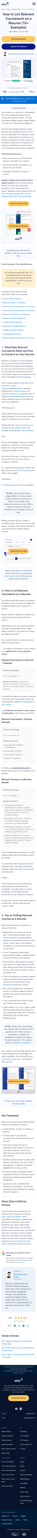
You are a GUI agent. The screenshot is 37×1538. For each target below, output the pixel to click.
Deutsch (14, 1516)
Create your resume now (18, 204)
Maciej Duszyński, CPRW (25, 54)
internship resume (19, 396)
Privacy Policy (24, 1492)
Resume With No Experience (14, 318)
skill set (21, 470)
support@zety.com (29, 1418)
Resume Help (16, 9)
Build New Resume (18, 39)
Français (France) (7, 1520)
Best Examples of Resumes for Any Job (18, 338)
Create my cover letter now (18, 1081)
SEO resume (23, 869)
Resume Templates (7, 1436)
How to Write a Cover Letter (8, 1480)
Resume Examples (7, 1444)
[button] (33, 3)
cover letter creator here (11, 1059)
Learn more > (22, 1262)
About (22, 1462)
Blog (8, 9)
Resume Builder (6, 1431)
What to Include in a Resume (14, 303)
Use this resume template (18, 226)
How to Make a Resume (12, 299)
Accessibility (24, 1483)
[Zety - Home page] (5, 4)
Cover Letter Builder (8, 1462)
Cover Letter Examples (8, 1470)
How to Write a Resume (9, 1449)
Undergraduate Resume (12, 334)
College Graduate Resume (13, 330)
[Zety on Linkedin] (21, 1409)
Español (23, 1516)
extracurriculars (19, 391)
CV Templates (24, 1436)
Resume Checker (7, 1440)
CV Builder (23, 1431)
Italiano (17, 1520)
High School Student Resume (14, 326)
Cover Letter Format (8, 1475)
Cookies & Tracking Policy (26, 1502)
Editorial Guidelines (26, 1475)
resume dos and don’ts (22, 1043)
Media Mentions (25, 1479)
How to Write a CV (26, 1444)
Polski (25, 1520)
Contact (22, 1470)
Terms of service (25, 1496)
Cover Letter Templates (9, 1466)
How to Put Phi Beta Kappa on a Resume (19, 310)
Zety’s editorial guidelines (11, 1217)
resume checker (14, 576)
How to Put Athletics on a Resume (16, 314)
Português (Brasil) (7, 1524)
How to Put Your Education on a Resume (19, 307)
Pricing (22, 1466)
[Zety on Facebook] (16, 1409)
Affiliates (22, 1488)
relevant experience (11, 485)
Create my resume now (18, 551)
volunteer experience (10, 394)
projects (19, 388)
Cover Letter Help (7, 1486)
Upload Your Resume (18, 46)
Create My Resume (18, 1398)
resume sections (27, 430)
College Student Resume (12, 322)
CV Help (22, 1449)
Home (3, 9)
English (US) (5, 1516)
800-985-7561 (30, 1414)
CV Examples (24, 1440)
